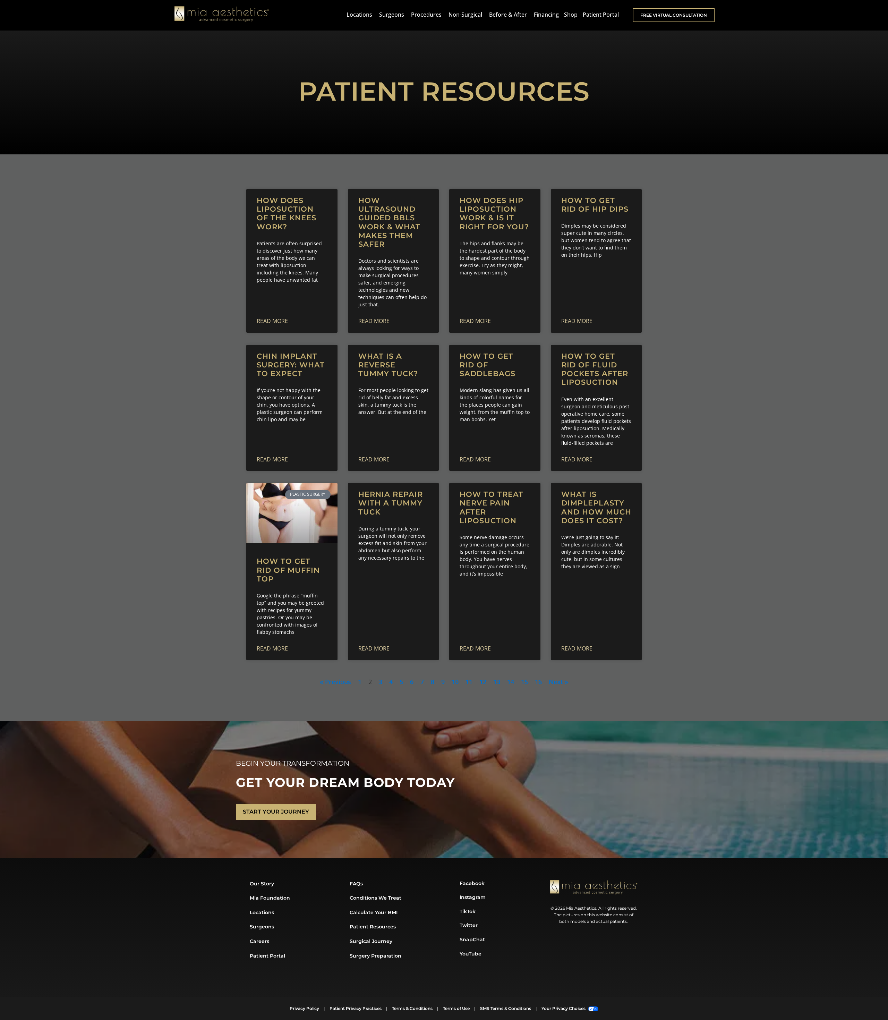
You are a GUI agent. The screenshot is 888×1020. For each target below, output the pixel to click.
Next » (558, 682)
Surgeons (391, 14)
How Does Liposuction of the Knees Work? (286, 213)
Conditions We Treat (375, 898)
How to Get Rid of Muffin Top (288, 570)
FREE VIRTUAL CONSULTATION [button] (673, 15)
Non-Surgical (465, 14)
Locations (359, 14)
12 (482, 682)
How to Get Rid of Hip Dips (595, 204)
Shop (571, 14)
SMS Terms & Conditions (505, 1008)
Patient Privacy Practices (356, 1008)
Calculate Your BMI (374, 912)
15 (524, 682)
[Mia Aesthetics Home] (221, 15)
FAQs (356, 884)
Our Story (262, 884)
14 (510, 682)
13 (496, 682)
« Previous (335, 682)
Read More (272, 321)
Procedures (426, 14)
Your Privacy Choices (564, 1008)
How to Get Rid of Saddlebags (487, 365)
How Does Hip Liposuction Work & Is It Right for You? (494, 213)
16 (538, 682)
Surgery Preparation (375, 956)
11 (469, 682)
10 (455, 682)
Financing (546, 14)
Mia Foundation (270, 898)
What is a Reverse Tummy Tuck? (388, 365)
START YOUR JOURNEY (276, 811)
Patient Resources (373, 927)
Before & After (508, 14)
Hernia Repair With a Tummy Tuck (390, 503)
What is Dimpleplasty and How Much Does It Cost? (596, 507)
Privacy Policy (304, 1008)
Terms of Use (456, 1008)
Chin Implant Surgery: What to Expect (291, 365)
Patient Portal (601, 14)
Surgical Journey (371, 941)
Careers (259, 941)
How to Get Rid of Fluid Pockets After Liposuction (594, 369)
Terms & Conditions (412, 1008)
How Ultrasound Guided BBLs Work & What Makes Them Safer (389, 222)
